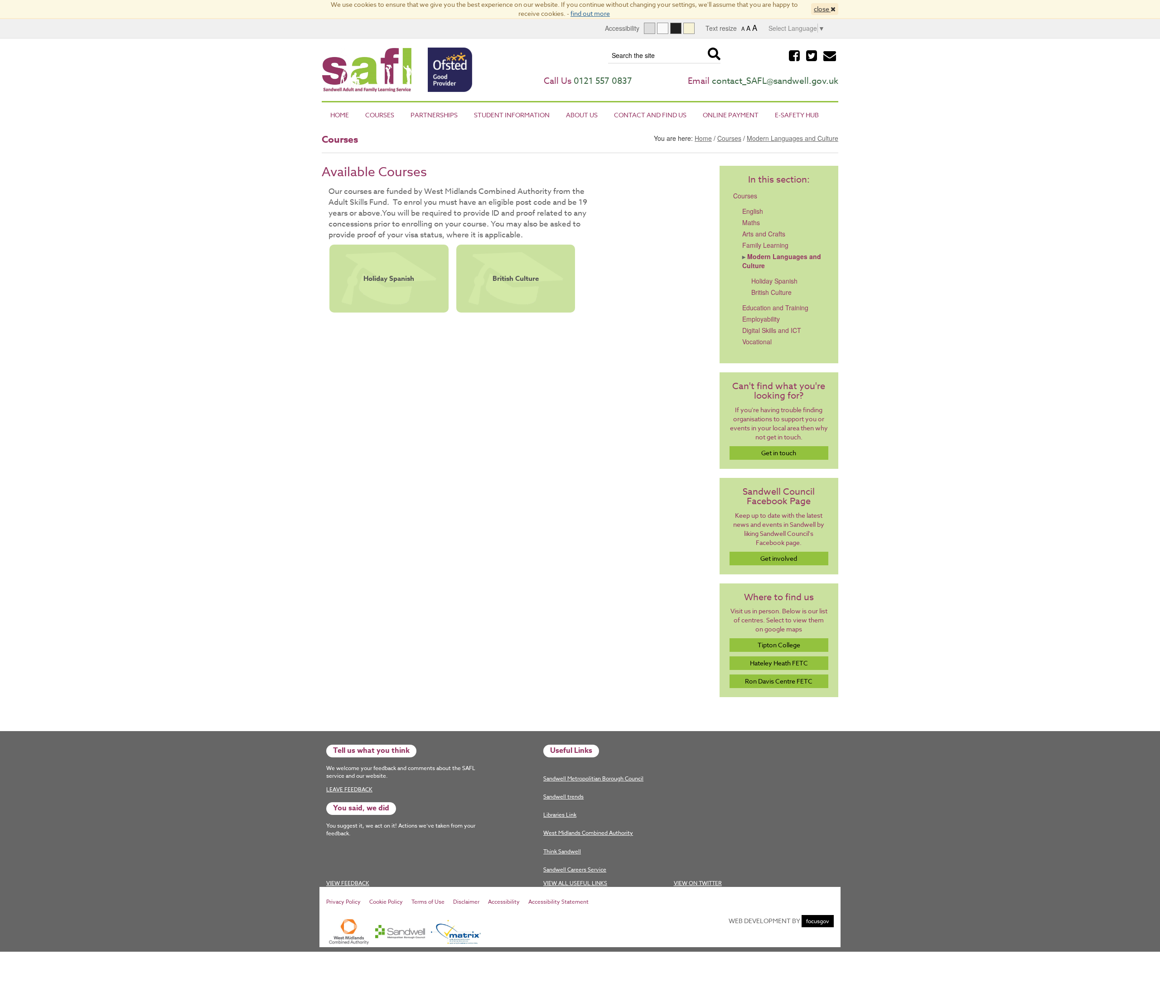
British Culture (516, 278)
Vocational (757, 341)
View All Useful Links (575, 883)
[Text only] (662, 28)
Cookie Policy (386, 901)
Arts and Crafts (763, 233)
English (752, 211)
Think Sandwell (562, 851)
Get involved (778, 558)
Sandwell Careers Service (574, 869)
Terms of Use (428, 901)
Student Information (512, 115)
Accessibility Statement (558, 901)
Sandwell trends (563, 796)
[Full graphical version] (649, 28)
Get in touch (778, 452)
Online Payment (731, 115)
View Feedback (347, 883)
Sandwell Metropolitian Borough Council (593, 778)
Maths (751, 222)
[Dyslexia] (689, 28)
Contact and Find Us (650, 115)
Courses (379, 115)
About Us (582, 115)
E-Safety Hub (797, 115)
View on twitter (698, 883)
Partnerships (434, 115)
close (822, 9)
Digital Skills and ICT (771, 330)
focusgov (817, 921)
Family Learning (765, 245)
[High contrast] (676, 28)
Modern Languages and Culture (792, 138)
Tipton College (779, 645)
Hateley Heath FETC (779, 663)
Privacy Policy (343, 901)
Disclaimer (466, 901)
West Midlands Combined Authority (588, 833)
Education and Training (775, 307)
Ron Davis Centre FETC (778, 681)
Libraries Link (559, 815)
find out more (590, 13)
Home (339, 115)
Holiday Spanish (388, 278)
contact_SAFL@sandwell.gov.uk (775, 81)
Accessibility (504, 901)
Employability (761, 318)
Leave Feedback (349, 789)
